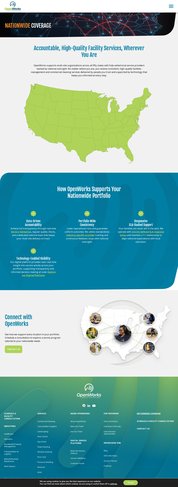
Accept (131, 482)
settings (113, 484)
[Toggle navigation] (171, 6)
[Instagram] (88, 405)
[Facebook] (83, 405)
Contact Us (13, 349)
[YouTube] (94, 405)
